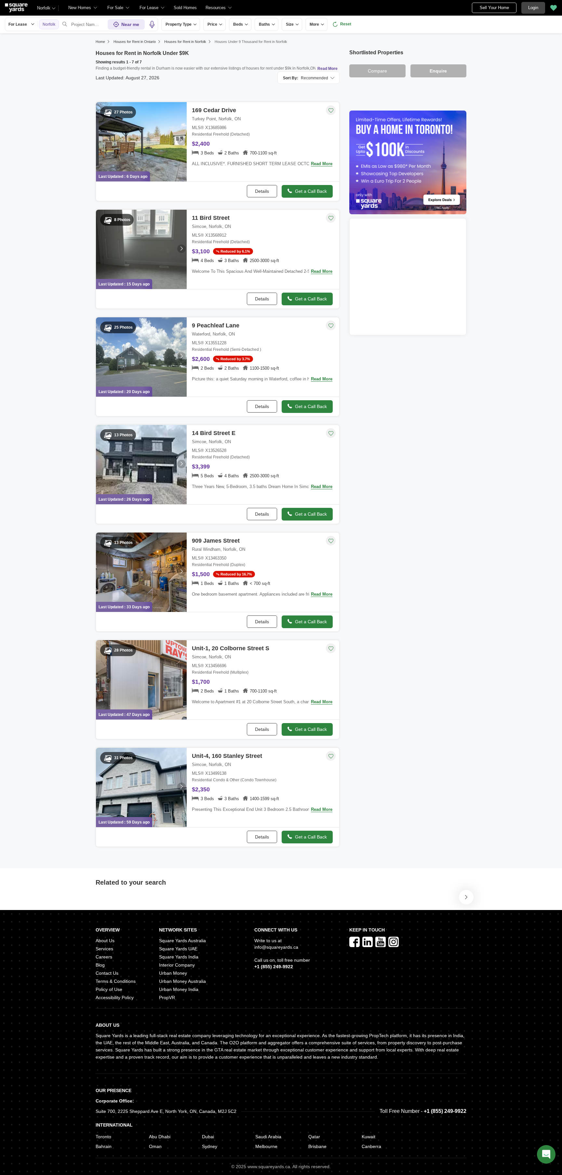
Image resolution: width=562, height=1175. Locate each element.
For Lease (17, 24)
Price (212, 24)
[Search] (65, 24)
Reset (345, 24)
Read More (327, 68)
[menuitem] (82, 8)
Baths (264, 24)
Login (533, 7)
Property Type (179, 24)
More (314, 24)
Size (290, 24)
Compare (377, 70)
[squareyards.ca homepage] (16, 7)
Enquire (438, 70)
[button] (185, 8)
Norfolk (43, 8)
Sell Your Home (494, 7)
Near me (130, 24)
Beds (238, 24)
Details (262, 191)
